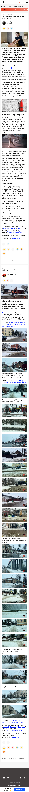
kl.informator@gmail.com (15, 232)
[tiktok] (21, 778)
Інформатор (14, 68)
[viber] (12, 778)
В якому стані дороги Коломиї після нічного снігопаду (13, 721)
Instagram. (21, 228)
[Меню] (27, 2)
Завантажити (19, 789)
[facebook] (4, 778)
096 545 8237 (16, 238)
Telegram (13, 228)
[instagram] (25, 778)
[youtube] (16, 778)
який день (4, 260)
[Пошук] (23, 2)
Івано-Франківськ (12, 785)
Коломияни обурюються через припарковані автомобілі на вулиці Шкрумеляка (13, 324)
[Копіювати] (11, 28)
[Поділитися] (7, 28)
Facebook (6, 228)
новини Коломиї (12, 758)
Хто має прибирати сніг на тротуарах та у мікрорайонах (14, 381)
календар (11, 260)
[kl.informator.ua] (3, 2)
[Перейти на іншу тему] (20, 2)
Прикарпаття (21, 758)
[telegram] (8, 778)
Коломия (4, 758)
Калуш (19, 785)
